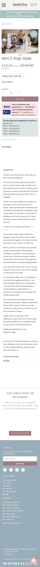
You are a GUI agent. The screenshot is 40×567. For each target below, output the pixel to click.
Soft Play (8, 24)
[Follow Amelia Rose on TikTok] (17, 470)
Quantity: (5, 89)
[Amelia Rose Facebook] (5, 470)
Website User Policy (12, 517)
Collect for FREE (10, 492)
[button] (33, 560)
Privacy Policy (10, 514)
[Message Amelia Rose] (23, 470)
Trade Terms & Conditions (14, 511)
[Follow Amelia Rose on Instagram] (11, 470)
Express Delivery (11, 480)
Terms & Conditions (12, 508)
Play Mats (8, 489)
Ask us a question (8, 139)
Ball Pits (8, 486)
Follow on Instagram (20, 433)
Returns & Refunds (12, 505)
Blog (6, 494)
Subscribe (20, 464)
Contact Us (9, 519)
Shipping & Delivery (12, 502)
